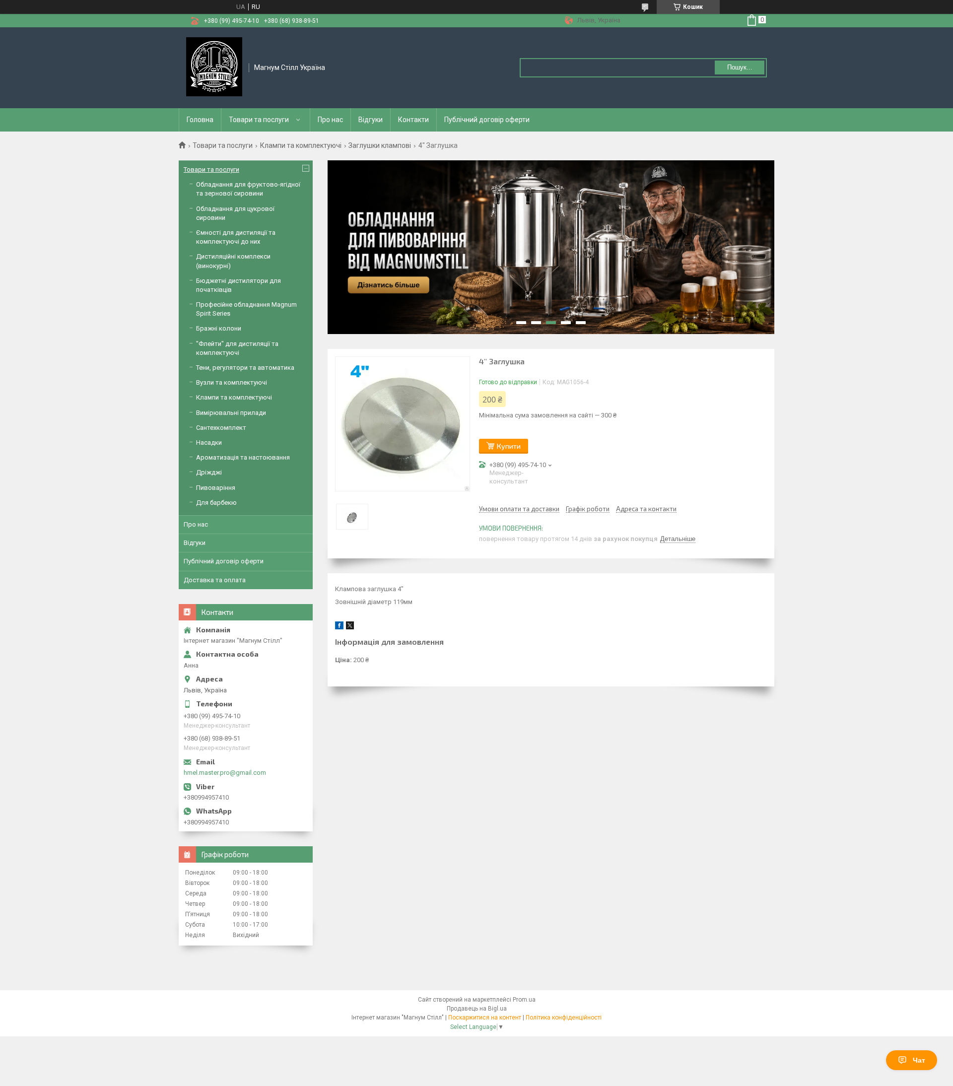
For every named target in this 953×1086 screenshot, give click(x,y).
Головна (200, 120)
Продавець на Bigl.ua (477, 1008)
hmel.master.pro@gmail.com (225, 772)
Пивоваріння (215, 487)
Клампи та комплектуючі (300, 145)
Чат (919, 1060)
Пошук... (739, 67)
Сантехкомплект (221, 427)
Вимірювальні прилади (231, 412)
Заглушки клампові (379, 145)
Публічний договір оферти (487, 120)
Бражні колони (218, 328)
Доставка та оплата (215, 580)
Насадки (209, 442)
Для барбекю (216, 502)
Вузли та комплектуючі (231, 382)
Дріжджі (209, 472)
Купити (509, 446)
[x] (350, 627)
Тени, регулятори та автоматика (245, 367)
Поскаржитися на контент (484, 1017)
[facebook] (339, 627)
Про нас (330, 120)
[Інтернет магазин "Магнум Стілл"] (214, 67)
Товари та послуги (259, 120)
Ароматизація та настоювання (243, 457)
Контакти (413, 120)
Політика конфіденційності (564, 1017)
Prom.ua (524, 999)
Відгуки (370, 120)
